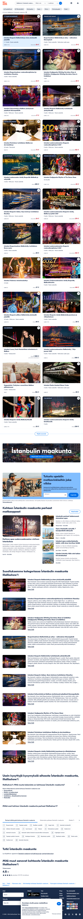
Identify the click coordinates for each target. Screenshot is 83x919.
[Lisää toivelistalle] (38, 16)
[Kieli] (71, 3)
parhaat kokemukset (47, 853)
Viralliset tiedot (44, 896)
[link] (22, 31)
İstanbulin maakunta (24, 853)
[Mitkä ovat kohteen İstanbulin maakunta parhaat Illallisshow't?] (78, 806)
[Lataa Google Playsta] (33, 895)
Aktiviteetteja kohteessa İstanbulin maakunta (35, 883)
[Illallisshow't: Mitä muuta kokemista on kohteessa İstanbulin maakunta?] (78, 785)
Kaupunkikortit (8, 790)
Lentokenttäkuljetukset (10, 794)
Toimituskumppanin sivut (73, 893)
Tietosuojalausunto (7, 502)
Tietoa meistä (61, 894)
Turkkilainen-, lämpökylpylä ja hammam (15, 796)
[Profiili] (77, 3)
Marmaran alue (16, 883)
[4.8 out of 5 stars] (7, 875)
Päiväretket (7, 797)
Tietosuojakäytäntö (45, 898)
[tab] (20, 820)
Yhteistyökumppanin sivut (73, 898)
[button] (22, 31)
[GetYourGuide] (5, 3)
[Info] (26, 12)
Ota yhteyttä (44, 893)
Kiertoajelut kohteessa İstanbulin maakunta (62, 883)
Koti (4, 883)
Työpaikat (61, 898)
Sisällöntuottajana (71, 896)
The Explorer (61, 909)
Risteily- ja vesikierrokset (11, 792)
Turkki (8, 883)
